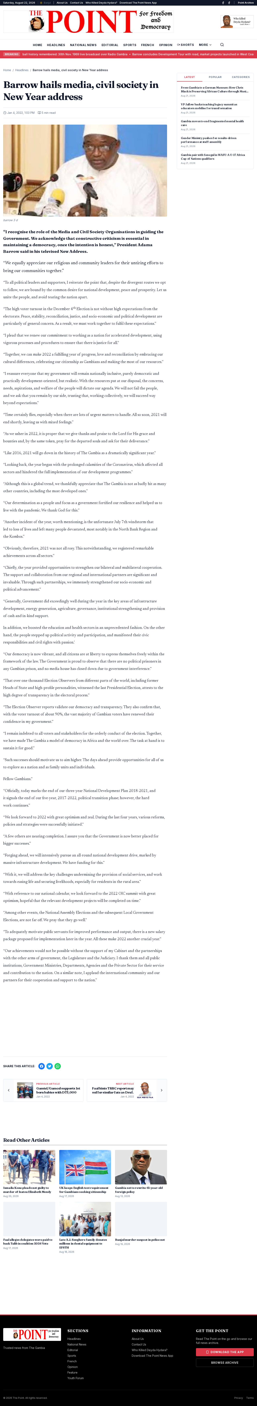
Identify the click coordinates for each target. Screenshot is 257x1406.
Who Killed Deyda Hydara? (101, 2)
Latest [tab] (189, 77)
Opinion (165, 45)
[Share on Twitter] (49, 1066)
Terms (250, 1397)
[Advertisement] (85, 1022)
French (147, 45)
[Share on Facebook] (41, 1066)
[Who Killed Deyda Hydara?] (237, 21)
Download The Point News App (138, 2)
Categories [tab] (241, 77)
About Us (62, 2)
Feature (72, 1372)
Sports (129, 45)
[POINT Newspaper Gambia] (223, 2)
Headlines (56, 45)
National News (83, 45)
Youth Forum (75, 1378)
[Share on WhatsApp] (57, 1066)
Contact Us (76, 2)
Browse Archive (225, 1362)
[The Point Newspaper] (229, 2)
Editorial (110, 45)
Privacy (238, 1397)
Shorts (187, 44)
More (203, 44)
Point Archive (246, 2)
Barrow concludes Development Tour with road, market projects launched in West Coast (174, 54)
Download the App (227, 1352)
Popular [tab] (215, 77)
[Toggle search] (222, 44)
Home (37, 45)
